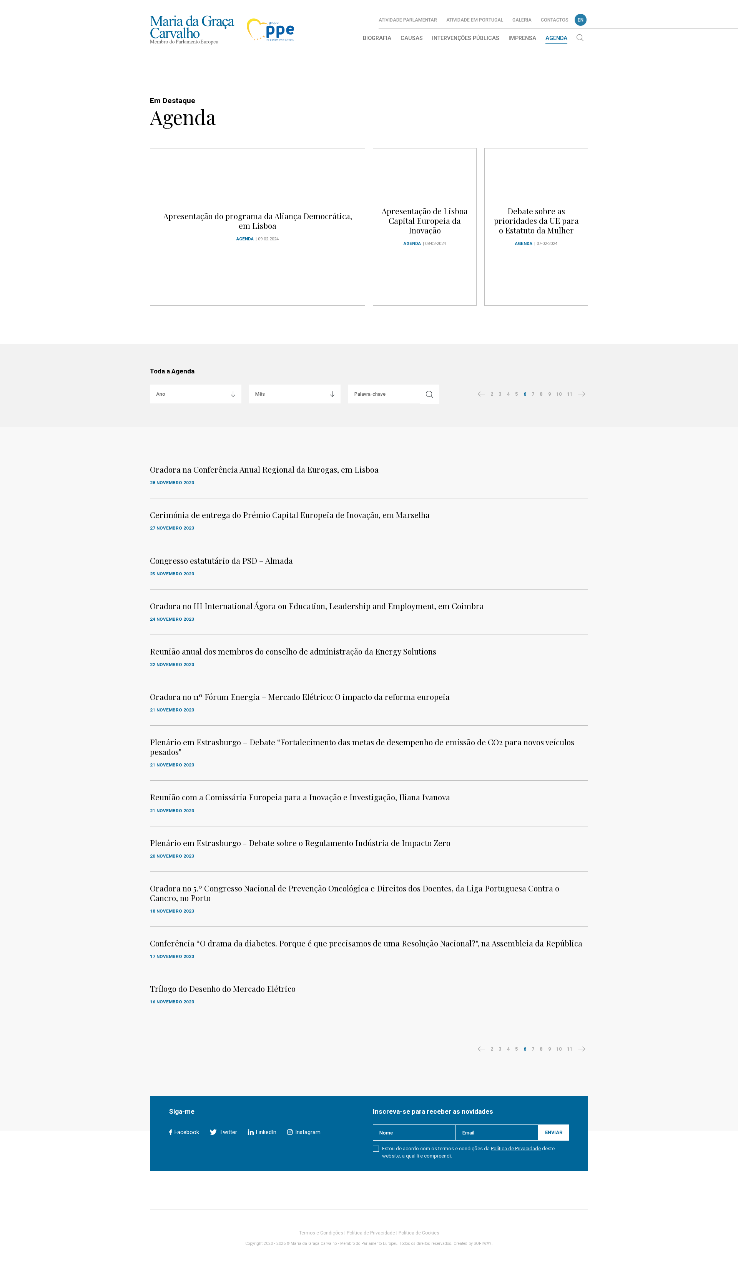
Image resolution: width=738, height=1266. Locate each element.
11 (569, 394)
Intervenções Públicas (465, 38)
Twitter (227, 1132)
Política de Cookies (419, 1233)
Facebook (186, 1132)
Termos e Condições (321, 1233)
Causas (412, 38)
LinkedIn (265, 1132)
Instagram (307, 1132)
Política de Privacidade (516, 1148)
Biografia (377, 38)
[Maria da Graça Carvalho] (192, 30)
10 (559, 394)
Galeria (522, 20)
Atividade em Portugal (474, 20)
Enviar (553, 1132)
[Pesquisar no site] (580, 38)
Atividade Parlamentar (408, 20)
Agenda (556, 38)
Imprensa (522, 38)
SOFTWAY (483, 1243)
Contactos (554, 20)
